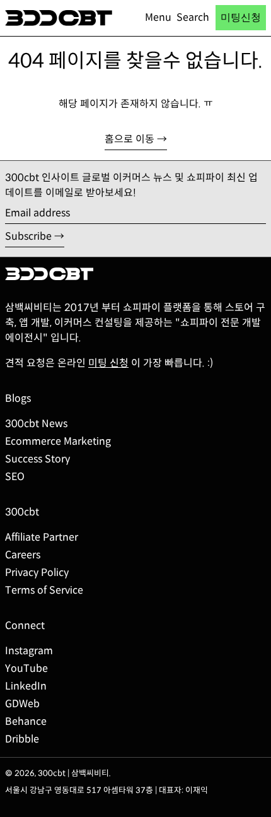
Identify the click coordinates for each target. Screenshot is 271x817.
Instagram (29, 650)
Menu (158, 17)
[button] (192, 17)
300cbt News (36, 423)
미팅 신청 (108, 363)
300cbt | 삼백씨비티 (73, 773)
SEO (15, 476)
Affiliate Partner (41, 537)
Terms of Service (44, 590)
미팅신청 (241, 17)
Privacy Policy (37, 572)
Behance (26, 721)
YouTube (26, 668)
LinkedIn (26, 686)
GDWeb (22, 703)
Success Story (37, 459)
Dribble (22, 739)
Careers (22, 554)
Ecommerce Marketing (58, 441)
